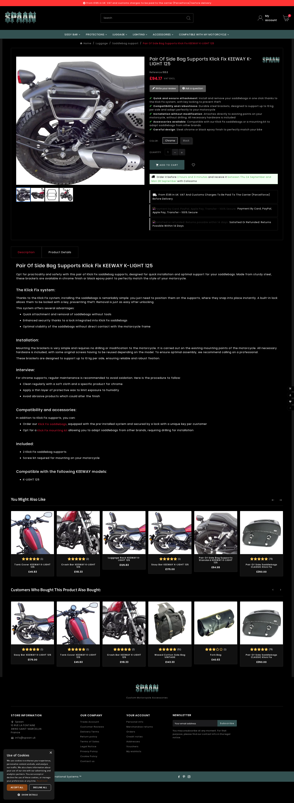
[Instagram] (189, 776)
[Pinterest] (184, 776)
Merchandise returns (139, 726)
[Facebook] (178, 776)
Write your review (165, 88)
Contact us (87, 761)
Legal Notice (88, 746)
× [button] (50, 752)
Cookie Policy (88, 756)
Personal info (134, 721)
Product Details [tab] (60, 252)
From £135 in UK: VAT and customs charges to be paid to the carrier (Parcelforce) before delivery (148, 3)
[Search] (188, 18)
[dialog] (28, 774)
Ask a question (194, 88)
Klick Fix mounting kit (52, 430)
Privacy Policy (89, 751)
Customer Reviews (92, 726)
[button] (29, 794)
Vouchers (132, 746)
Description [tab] (26, 252)
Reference (156, 72)
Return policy (88, 736)
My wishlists (133, 751)
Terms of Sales (89, 741)
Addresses (133, 741)
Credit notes (134, 736)
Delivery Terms (89, 731)
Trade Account (89, 721)
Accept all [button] (17, 787)
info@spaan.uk (25, 737)
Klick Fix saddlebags (52, 424)
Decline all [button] (40, 787)
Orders (130, 731)
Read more (42, 780)
